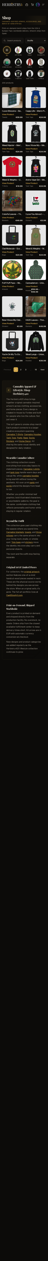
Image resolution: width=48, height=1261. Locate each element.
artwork (5, 289)
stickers (29, 220)
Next (42, 369)
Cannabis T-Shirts (14, 434)
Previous (7, 369)
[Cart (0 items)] (32, 4)
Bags (25, 437)
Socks (32, 437)
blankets (5, 220)
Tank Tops (11, 437)
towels (4, 117)
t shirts (5, 186)
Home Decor (25, 441)
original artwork (32, 571)
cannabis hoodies (30, 475)
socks (9, 486)
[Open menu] (43, 4)
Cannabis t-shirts (31, 469)
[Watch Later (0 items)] (26, 4)
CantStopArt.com (14, 595)
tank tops (29, 117)
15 (36, 369)
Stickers (10, 441)
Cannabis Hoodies (32, 434)
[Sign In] (38, 5)
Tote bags (16, 542)
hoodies (28, 291)
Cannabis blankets (15, 532)
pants (32, 482)
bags (4, 255)
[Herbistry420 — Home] (12, 4)
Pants (19, 437)
